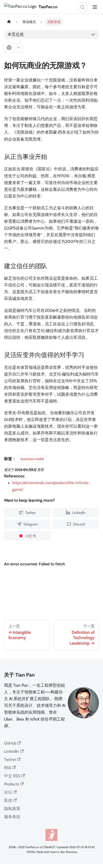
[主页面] (9, 22)
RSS (7, 767)
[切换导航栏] (95, 7)
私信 (8, 800)
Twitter (10, 759)
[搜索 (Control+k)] (82, 7)
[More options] (18, 47)
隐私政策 (12, 808)
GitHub (10, 743)
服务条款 (12, 816)
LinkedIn (11, 751)
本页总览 (15, 34)
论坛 (8, 792)
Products (11, 784)
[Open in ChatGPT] (9, 47)
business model (32, 459)
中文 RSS (12, 775)
